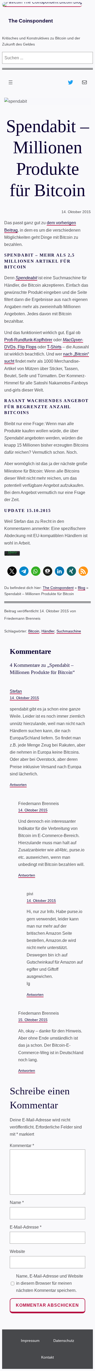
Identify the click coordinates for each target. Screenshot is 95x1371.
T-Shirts (54, 347)
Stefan (16, 691)
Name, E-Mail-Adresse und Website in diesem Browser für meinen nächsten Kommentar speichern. (49, 1283)
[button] (12, 571)
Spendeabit (26, 278)
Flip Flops (26, 347)
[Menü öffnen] (10, 82)
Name (17, 1202)
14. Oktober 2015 (24, 698)
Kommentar (22, 1145)
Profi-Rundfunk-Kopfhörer (28, 340)
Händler (47, 631)
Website (17, 1251)
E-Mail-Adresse (25, 1227)
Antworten (18, 785)
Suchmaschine (68, 631)
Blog (81, 588)
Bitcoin (33, 631)
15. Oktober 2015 (33, 1020)
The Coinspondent (30, 21)
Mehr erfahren (15, 554)
